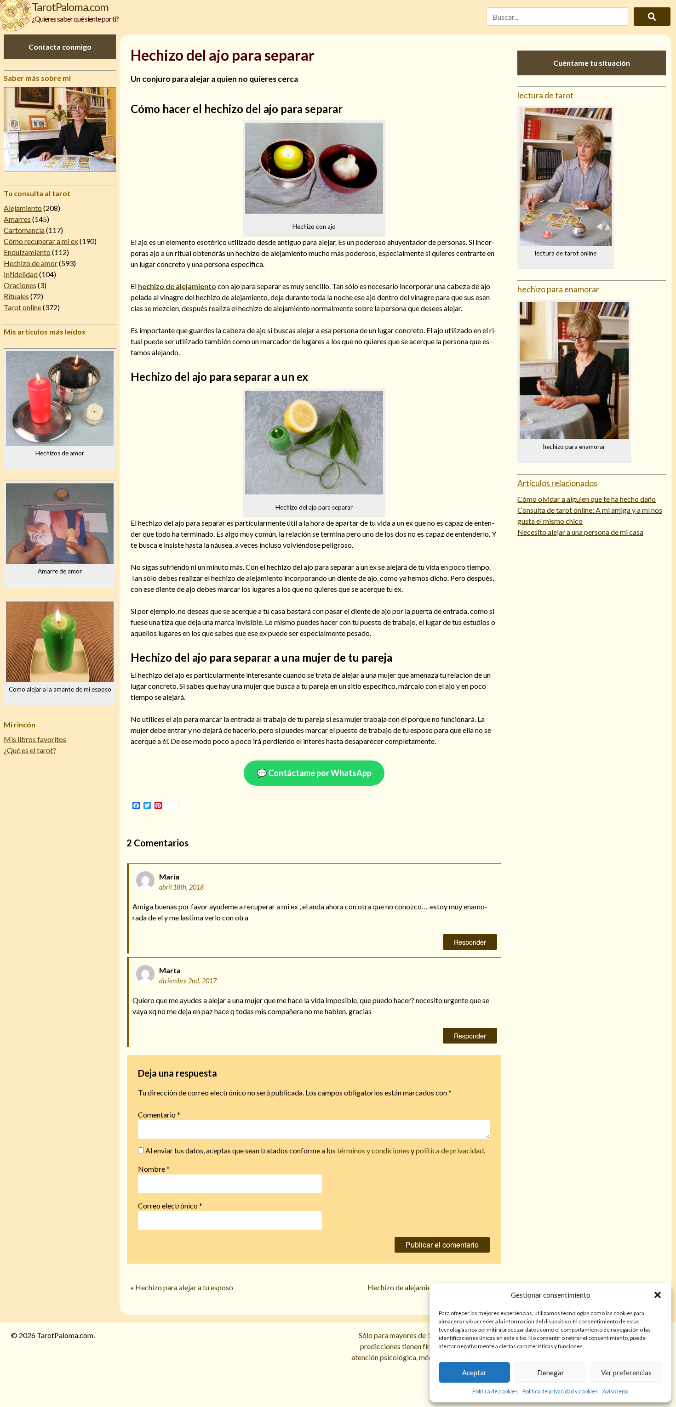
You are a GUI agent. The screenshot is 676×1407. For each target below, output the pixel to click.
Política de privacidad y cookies (560, 1391)
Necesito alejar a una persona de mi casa (580, 532)
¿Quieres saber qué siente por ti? (75, 18)
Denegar (550, 1372)
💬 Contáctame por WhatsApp (314, 773)
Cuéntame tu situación (591, 62)
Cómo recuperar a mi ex (41, 241)
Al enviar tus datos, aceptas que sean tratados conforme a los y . (314, 1150)
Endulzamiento (27, 252)
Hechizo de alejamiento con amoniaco (427, 1287)
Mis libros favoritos (35, 739)
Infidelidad (21, 274)
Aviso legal (615, 1391)
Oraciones (20, 285)
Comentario (159, 1114)
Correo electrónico (170, 1205)
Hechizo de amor (30, 263)
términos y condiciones (373, 1150)
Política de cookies (495, 1391)
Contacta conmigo (60, 46)
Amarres (17, 219)
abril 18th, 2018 (181, 887)
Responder (470, 942)
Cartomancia (24, 230)
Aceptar (474, 1372)
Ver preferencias (626, 1372)
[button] (657, 1294)
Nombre (154, 1168)
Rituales (16, 296)
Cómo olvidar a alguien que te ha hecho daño (586, 498)
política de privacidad (450, 1150)
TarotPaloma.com (70, 6)
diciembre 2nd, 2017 (188, 981)
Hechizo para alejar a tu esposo (184, 1287)
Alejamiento (23, 208)
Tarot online (22, 307)
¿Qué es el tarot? (30, 750)
